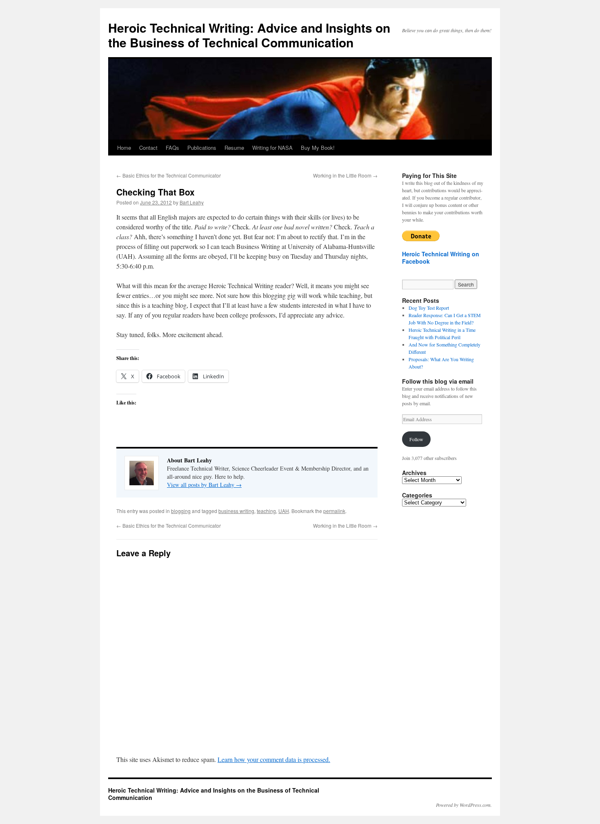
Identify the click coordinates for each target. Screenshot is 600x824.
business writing (236, 510)
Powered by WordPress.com (463, 805)
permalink (334, 510)
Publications (201, 147)
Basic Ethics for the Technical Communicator (168, 175)
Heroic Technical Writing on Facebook (440, 257)
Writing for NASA (272, 147)
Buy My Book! (318, 147)
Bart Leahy (192, 202)
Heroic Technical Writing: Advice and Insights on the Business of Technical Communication (249, 35)
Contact (148, 147)
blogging (181, 510)
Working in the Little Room (345, 175)
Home (124, 147)
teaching (266, 510)
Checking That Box (155, 192)
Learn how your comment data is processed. (274, 759)
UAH (283, 510)
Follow (416, 439)
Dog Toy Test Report (429, 307)
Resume (234, 147)
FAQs (172, 147)
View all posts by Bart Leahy (204, 485)
